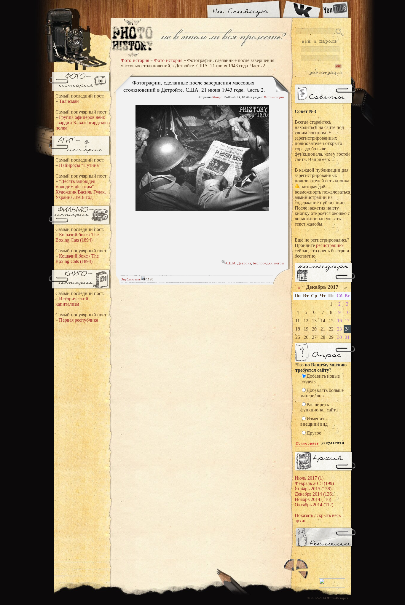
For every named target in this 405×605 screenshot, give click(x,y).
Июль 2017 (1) (309, 478)
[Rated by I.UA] (332, 586)
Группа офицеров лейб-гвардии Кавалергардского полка (82, 122)
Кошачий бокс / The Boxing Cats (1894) (77, 237)
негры (279, 263)
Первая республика (78, 320)
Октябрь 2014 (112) (314, 504)
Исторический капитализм (71, 301)
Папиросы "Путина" (80, 165)
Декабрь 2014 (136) (314, 494)
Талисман (69, 101)
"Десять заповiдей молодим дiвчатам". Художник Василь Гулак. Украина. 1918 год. (80, 189)
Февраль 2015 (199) (314, 483)
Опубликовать (131, 279)
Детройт (244, 263)
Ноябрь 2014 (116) (313, 499)
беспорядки (262, 263)
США (230, 263)
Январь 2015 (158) (313, 488)
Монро (217, 97)
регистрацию (329, 245)
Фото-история (135, 60)
